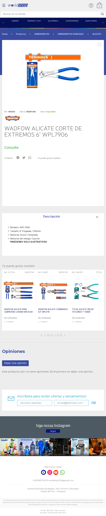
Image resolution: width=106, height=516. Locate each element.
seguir (53, 431)
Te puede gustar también (49, 158)
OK (93, 403)
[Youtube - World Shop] (55, 472)
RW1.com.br (62, 513)
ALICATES (96, 34)
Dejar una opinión (15, 363)
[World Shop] (18, 5)
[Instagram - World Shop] (49, 472)
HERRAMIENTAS (42, 34)
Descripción (51, 216)
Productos (21, 34)
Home (5, 34)
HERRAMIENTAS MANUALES (71, 34)
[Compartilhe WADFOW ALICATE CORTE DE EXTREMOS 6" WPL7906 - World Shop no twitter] (24, 158)
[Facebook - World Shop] (43, 472)
